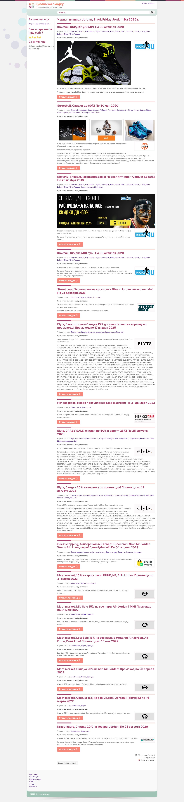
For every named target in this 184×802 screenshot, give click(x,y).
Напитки (129, 552)
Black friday (98, 187)
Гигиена (95, 552)
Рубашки (103, 110)
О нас (144, 3)
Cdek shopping (76, 552)
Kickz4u (74, 31)
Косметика (144, 439)
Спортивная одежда (96, 332)
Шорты (142, 110)
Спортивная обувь (112, 332)
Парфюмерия (134, 439)
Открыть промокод (68, 244)
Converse (129, 31)
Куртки (136, 110)
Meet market (75, 583)
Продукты (121, 552)
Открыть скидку (67, 97)
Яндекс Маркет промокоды (39, 24)
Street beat (75, 297)
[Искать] (152, 12)
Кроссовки (105, 31)
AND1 (123, 31)
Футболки (129, 110)
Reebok (77, 34)
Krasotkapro (75, 731)
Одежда (81, 31)
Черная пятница (87, 187)
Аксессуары (68, 441)
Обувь (97, 31)
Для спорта (89, 31)
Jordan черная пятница (67, 763)
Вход (31, 782)
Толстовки (112, 110)
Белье (117, 439)
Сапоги (96, 110)
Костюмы (120, 110)
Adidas (117, 31)
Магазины (33, 774)
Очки (59, 112)
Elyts (72, 332)
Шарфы (65, 112)
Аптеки (102, 552)
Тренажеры (95, 112)
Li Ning (142, 31)
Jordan (136, 31)
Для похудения (74, 112)
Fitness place (76, 407)
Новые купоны (35, 779)
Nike (66, 34)
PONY (71, 34)
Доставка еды (111, 552)
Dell (122, 332)
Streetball (74, 110)
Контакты (151, 3)
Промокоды (34, 777)
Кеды (112, 31)
